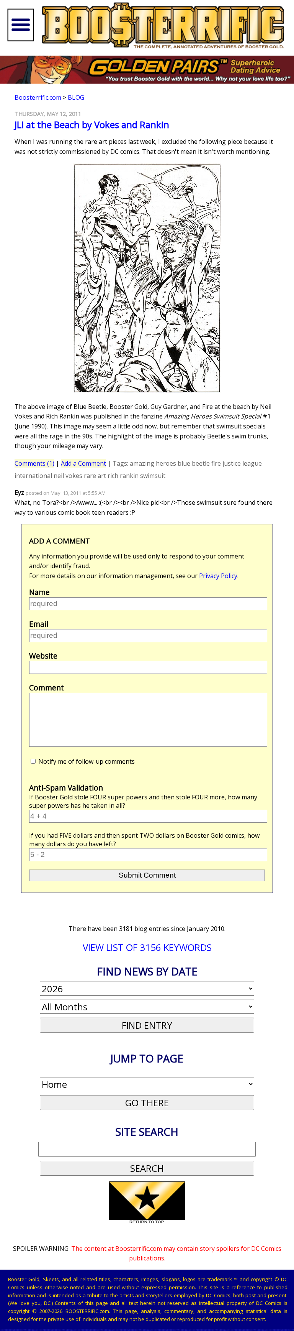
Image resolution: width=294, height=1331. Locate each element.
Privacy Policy (218, 576)
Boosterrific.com (38, 97)
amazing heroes (153, 463)
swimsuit (152, 475)
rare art (95, 475)
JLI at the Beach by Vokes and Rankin (92, 124)
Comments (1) (34, 463)
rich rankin (123, 475)
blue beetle (194, 463)
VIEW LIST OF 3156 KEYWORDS (147, 947)
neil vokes (68, 475)
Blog (76, 97)
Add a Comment (83, 463)
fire (216, 463)
